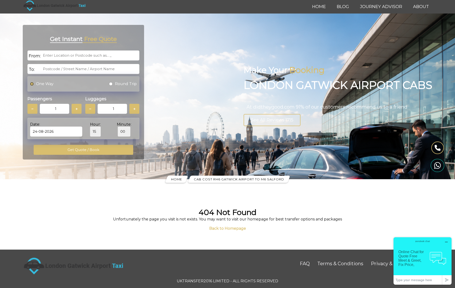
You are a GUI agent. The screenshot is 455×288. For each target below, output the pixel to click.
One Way (45, 84)
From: (35, 56)
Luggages (95, 98)
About (421, 6)
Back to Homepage (227, 228)
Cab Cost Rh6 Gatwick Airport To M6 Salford (239, 179)
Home (319, 6)
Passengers (39, 98)
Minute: (124, 124)
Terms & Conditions (340, 263)
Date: (35, 124)
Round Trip (126, 84)
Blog (343, 6)
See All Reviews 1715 (272, 120)
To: (32, 69)
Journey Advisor (381, 6)
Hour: (95, 124)
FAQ (305, 263)
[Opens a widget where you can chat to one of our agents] (422, 260)
